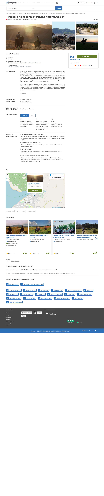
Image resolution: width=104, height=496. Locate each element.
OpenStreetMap (58, 207)
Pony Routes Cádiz (13, 284)
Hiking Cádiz (90, 290)
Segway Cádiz (41, 294)
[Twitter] (96, 331)
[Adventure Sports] (11, 2)
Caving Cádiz (71, 294)
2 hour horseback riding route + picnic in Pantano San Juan (63, 236)
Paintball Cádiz (44, 290)
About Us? (8, 312)
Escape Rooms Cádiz (46, 298)
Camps (52, 3)
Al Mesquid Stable (15, 261)
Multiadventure (35, 3)
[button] (96, 238)
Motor (47, 3)
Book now (35, 190)
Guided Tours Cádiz (31, 290)
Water (20, 3)
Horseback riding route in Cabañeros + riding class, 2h (16, 236)
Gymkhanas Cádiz (31, 298)
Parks (43, 3)
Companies (90, 3)
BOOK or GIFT (87, 57)
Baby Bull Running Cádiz (16, 302)
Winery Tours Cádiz (28, 294)
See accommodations (56, 177)
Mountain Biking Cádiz (85, 294)
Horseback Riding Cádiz (15, 290)
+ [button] (7, 175)
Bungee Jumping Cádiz (56, 294)
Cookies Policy (8, 324)
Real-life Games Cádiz (15, 298)
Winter (28, 3)
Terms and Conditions (10, 321)
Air (24, 3)
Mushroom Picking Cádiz (63, 298)
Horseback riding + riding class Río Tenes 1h (39, 236)
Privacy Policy (8, 323)
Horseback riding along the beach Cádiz (33, 284)
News (7, 313)
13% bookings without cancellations (14, 19)
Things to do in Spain (10, 211)
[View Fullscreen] (7, 180)
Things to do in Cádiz (31, 211)
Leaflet (53, 207)
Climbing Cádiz (78, 298)
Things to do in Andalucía (21, 211)
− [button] (7, 177)
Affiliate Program (9, 317)
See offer (53, 174)
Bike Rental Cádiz (13, 294)
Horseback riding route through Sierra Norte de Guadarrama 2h (87, 236)
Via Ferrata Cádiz (58, 290)
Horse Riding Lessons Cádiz (74, 290)
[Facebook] (92, 331)
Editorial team (8, 319)
